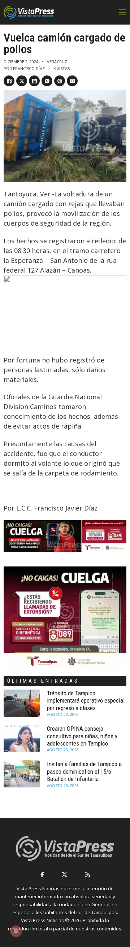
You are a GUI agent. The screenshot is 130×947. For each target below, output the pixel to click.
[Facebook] (9, 80)
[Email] (72, 80)
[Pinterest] (59, 80)
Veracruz (57, 61)
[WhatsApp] (47, 80)
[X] (21, 80)
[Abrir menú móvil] (122, 12)
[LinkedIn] (34, 80)
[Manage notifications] (16, 931)
